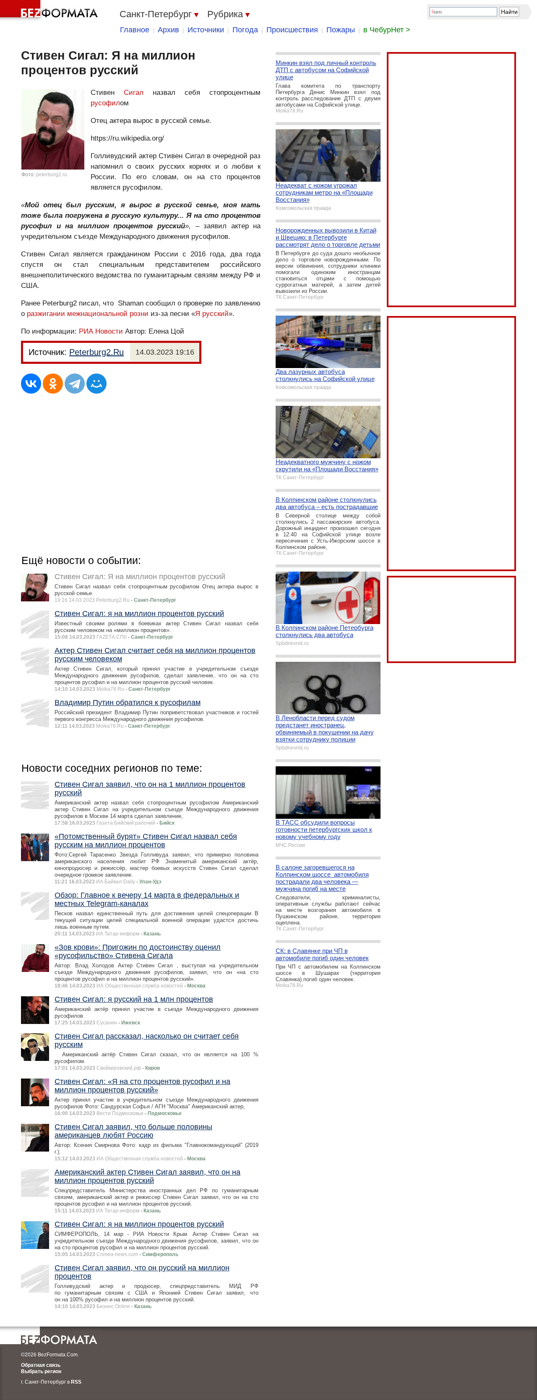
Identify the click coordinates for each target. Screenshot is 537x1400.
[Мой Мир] (96, 384)
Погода (245, 30)
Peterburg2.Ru (96, 352)
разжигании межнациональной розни (88, 314)
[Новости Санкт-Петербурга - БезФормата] (50, 10)
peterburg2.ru (51, 175)
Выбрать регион (41, 1371)
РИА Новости (101, 331)
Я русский (212, 314)
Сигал (133, 93)
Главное (134, 30)
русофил (105, 103)
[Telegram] (75, 384)
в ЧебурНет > (386, 30)
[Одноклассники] (53, 384)
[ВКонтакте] (31, 384)
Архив (168, 30)
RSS (76, 1382)
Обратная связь (40, 1365)
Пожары (340, 30)
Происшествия (292, 30)
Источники (206, 30)
